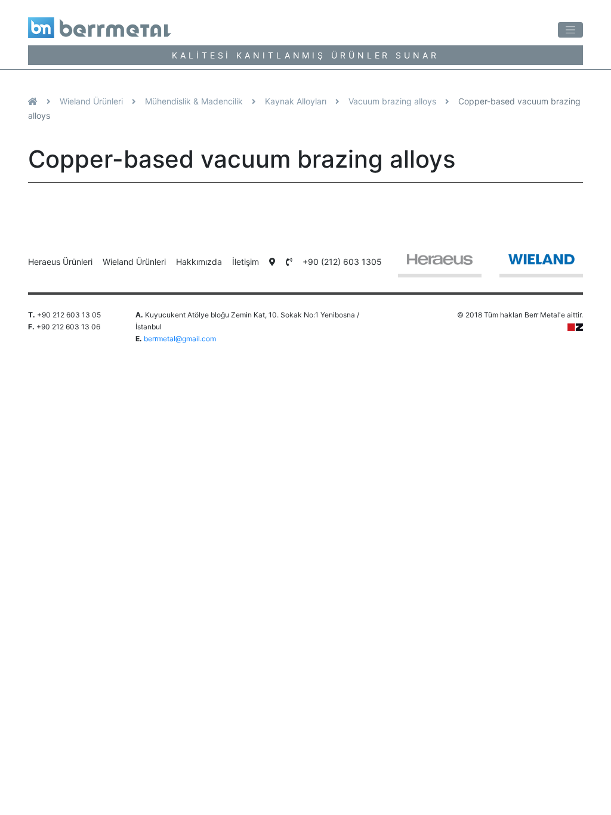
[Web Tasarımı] (575, 326)
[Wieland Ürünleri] (541, 265)
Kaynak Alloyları (295, 101)
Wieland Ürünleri (91, 101)
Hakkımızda (199, 262)
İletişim (245, 262)
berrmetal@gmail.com (180, 338)
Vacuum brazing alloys (392, 101)
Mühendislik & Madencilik (194, 101)
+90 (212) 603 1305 (342, 262)
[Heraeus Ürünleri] (440, 265)
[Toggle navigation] (570, 30)
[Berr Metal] (157, 23)
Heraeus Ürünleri (60, 262)
